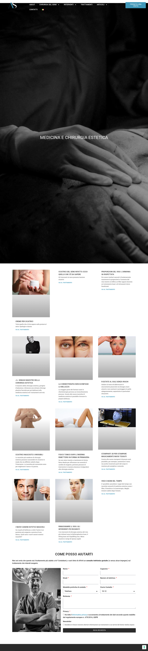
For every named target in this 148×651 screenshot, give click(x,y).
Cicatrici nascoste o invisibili (29, 455)
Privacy (66, 611)
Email (65, 578)
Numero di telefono (108, 578)
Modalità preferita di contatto (74, 587)
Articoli (100, 5)
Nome (65, 569)
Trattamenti (87, 5)
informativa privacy (79, 615)
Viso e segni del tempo (111, 481)
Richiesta (67, 596)
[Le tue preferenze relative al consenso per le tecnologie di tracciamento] (144, 647)
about (32, 5)
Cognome (104, 569)
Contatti (33, 10)
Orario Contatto (106, 587)
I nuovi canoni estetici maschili (30, 527)
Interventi (69, 5)
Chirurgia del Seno (48, 5)
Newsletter (67, 621)
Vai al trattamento (22, 329)
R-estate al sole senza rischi (114, 382)
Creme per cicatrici (24, 321)
